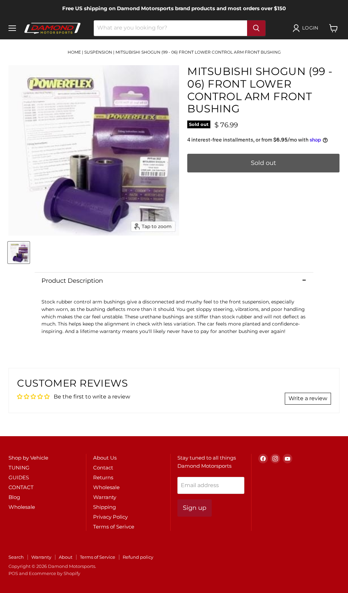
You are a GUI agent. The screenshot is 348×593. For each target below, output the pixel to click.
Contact (103, 467)
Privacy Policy (110, 517)
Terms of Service (97, 557)
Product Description (72, 280)
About (65, 557)
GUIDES (18, 477)
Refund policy (138, 557)
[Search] (256, 28)
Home (74, 52)
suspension (98, 52)
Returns (103, 477)
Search (16, 557)
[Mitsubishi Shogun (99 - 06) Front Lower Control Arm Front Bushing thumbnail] (19, 252)
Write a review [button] (308, 398)
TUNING (19, 467)
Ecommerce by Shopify (54, 573)
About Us (105, 458)
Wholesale (21, 507)
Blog (14, 497)
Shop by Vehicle (28, 458)
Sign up (194, 508)
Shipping (104, 507)
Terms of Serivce (113, 526)
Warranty (104, 497)
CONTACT (21, 487)
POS (13, 573)
